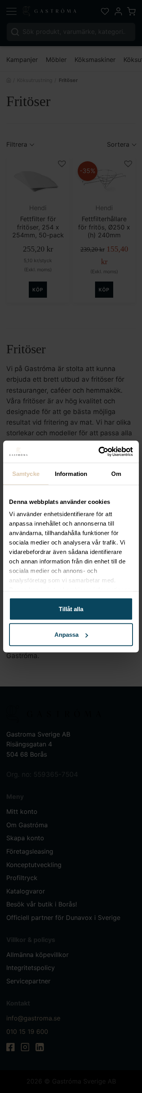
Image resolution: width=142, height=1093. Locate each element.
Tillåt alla (71, 608)
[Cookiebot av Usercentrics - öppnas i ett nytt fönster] (100, 452)
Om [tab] (116, 473)
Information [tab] (71, 473)
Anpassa (66, 634)
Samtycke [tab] (25, 473)
